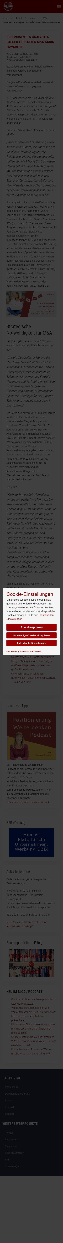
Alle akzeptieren (32, 627)
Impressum (11, 651)
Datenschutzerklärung (30, 651)
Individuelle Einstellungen (31, 643)
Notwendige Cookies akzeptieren (31, 635)
